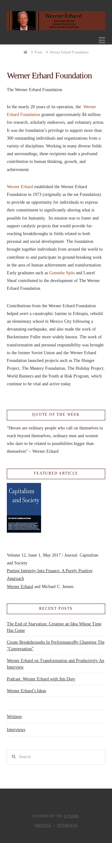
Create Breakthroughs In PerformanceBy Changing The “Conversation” (56, 645)
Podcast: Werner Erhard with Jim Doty (41, 679)
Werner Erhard (20, 186)
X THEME (71, 816)
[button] (102, 40)
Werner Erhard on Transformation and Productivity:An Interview (55, 663)
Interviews (16, 729)
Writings (14, 716)
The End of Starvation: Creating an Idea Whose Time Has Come (54, 627)
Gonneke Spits (62, 273)
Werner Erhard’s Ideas (26, 690)
